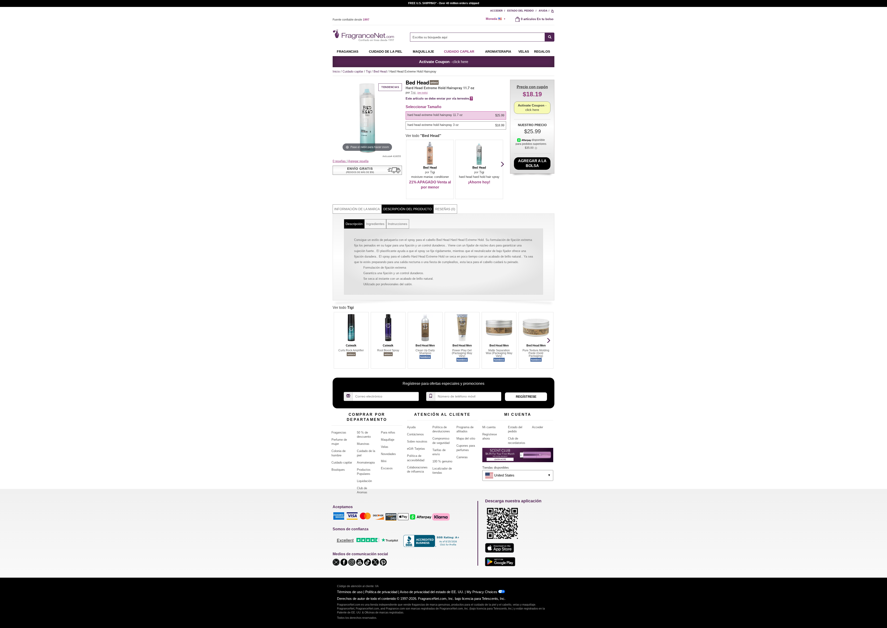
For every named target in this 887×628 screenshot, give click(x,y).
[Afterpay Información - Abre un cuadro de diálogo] (524, 140)
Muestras (363, 444)
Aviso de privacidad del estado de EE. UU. (432, 592)
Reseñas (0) (445, 209)
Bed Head (381, 71)
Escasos (387, 468)
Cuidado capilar (459, 51)
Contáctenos (415, 434)
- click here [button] (443, 61)
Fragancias (347, 51)
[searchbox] (477, 37)
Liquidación (364, 481)
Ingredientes (375, 224)
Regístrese (526, 396)
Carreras (462, 457)
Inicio (336, 71)
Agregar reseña (358, 161)
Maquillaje (423, 51)
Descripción (354, 224)
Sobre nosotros (417, 441)
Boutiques (338, 469)
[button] (367, 170)
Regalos (542, 51)
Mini (383, 461)
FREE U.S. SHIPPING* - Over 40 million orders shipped (443, 3)
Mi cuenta (488, 427)
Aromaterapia (366, 462)
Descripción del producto (407, 209)
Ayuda (543, 10)
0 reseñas (340, 161)
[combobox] (482, 37)
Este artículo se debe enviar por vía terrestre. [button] (439, 98)
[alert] (497, 18)
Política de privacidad (381, 592)
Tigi (369, 71)
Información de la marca (357, 209)
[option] (456, 115)
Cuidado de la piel (385, 51)
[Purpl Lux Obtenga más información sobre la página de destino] (517, 456)
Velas (384, 447)
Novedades (388, 454)
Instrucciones (397, 224)
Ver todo (423, 136)
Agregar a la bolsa (532, 163)
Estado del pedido (520, 10)
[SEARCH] (549, 37)
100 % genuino (442, 461)
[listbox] (457, 120)
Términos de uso (349, 592)
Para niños (388, 432)
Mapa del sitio (465, 438)
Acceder (496, 10)
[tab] (357, 209)
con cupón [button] (532, 87)
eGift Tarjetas (416, 448)
